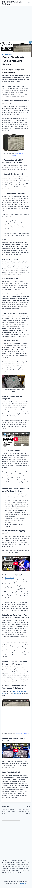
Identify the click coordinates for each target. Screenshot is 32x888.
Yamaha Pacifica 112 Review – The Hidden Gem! (8, 810)
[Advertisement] (16, 22)
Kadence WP (22, 883)
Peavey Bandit (9, 578)
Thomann (26, 733)
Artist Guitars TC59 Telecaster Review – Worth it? (24, 810)
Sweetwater (19, 153)
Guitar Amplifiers (7, 54)
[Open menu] (28, 3)
